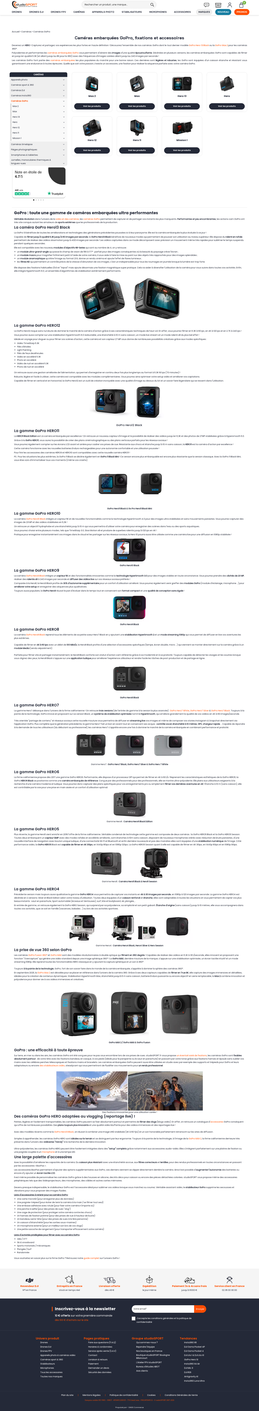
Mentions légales (92, 1395)
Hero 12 (92, 140)
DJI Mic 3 (188, 1367)
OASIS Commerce (136, 1407)
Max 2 (92, 96)
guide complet (91, 1258)
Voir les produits (92, 106)
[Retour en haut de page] (255, 985)
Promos (242, 12)
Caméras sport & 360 (51, 1359)
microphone (48, 1151)
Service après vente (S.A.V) (102, 1350)
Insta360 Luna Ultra (194, 1380)
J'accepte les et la (164, 1320)
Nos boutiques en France (149, 1350)
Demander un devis (98, 1367)
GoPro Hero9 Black (35, 575)
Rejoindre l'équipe (145, 1346)
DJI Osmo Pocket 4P (194, 1346)
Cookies (151, 1395)
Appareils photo (103, 12)
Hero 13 (182, 96)
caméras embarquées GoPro (63, 52)
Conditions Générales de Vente (181, 1395)
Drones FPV (58, 12)
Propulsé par (121, 1407)
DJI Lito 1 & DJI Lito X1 (194, 1355)
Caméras (79, 12)
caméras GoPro (91, 219)
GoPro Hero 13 (191, 1359)
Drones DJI (36, 12)
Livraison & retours (97, 1359)
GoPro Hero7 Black (220, 710)
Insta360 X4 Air (192, 1363)
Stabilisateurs (132, 12)
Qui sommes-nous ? (147, 1342)
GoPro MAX (56, 955)
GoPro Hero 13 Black (199, 45)
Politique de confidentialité (124, 1395)
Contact (92, 1355)
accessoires (216, 1121)
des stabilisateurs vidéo (52, 1065)
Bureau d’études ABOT (148, 1366)
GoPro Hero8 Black (35, 634)
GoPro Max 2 (221, 45)
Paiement (93, 1363)
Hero (227, 96)
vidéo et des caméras (67, 219)
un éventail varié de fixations (192, 1055)
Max (137, 96)
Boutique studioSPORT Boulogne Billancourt (153, 1357)
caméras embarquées (63, 60)
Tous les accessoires (51, 1372)
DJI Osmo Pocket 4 (194, 1350)
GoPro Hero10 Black (36, 518)
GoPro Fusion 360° (37, 955)
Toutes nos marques (51, 1376)
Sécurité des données (99, 1372)
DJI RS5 (187, 1372)
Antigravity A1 (191, 1376)
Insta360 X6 (190, 1342)
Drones (17, 12)
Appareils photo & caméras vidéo (57, 1355)
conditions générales (162, 1318)
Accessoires (182, 12)
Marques (204, 12)
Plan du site (67, 1395)
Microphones (158, 12)
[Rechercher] (152, 5)
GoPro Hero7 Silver (199, 710)
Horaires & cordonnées (100, 1346)
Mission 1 (182, 140)
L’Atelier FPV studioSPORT (149, 1362)
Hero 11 (137, 140)
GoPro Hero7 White (179, 710)
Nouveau (223, 12)
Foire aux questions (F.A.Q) (102, 1342)
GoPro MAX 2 (195, 1138)
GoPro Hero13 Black (64, 1131)
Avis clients (142, 1370)
